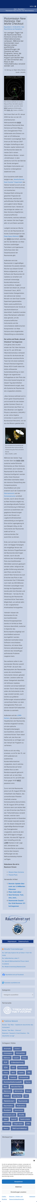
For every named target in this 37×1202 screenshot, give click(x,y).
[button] (34, 1161)
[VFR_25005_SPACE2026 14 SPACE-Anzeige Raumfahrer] (17, 1147)
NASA (6, 1096)
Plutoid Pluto (13, 875)
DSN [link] (21, 236)
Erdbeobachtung (17, 1062)
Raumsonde (22, 1101)
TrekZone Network (11, 1021)
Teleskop (7, 1124)
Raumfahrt (7, 27)
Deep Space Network (11, 236)
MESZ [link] (5, 108)
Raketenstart (9, 1101)
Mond (28, 1091)
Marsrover (7, 1091)
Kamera (13, 1077)
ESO (13, 1067)
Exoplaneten (22, 1067)
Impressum (32, 1196)
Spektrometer (25, 1119)
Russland (7, 1110)
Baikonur (7, 1058)
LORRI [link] (6, 843)
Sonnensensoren (10, 496)
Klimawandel (24, 1077)
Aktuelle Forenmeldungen (13, 949)
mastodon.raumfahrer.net (12, 982)
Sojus (5, 1119)
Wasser (6, 1128)
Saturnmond (19, 1110)
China (24, 1058)
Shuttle (21, 1115)
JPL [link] (12, 110)
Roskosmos (21, 1106)
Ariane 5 (17, 1049)
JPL (5, 1077)
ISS (29, 1072)
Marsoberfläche (16, 1087)
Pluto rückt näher (15, 892)
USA (28, 1124)
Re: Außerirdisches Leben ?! (10, 958)
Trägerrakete (18, 1124)
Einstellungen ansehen (18, 1192)
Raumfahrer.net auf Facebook (14, 974)
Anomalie (7, 1049)
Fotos (6, 1073)
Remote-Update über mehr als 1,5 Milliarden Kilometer (17, 886)
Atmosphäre (20, 1053)
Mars (5, 1087)
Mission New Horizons (16, 872)
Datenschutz (23, 941)
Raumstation (8, 1106)
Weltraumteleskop (19, 1128)
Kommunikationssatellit (13, 1082)
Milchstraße (19, 1091)
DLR (5, 1062)
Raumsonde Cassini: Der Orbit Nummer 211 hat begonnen (17, 903)
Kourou (28, 1082)
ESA (6, 1067)
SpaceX (14, 1119)
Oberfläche (17, 1096)
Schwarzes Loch (9, 1115)
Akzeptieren (18, 1181)
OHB (26, 1096)
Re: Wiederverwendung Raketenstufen (14, 966)
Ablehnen (18, 1187)
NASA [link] (8, 110)
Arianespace (8, 1053)
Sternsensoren (9, 493)
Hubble (21, 1073)
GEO (13, 1073)
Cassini (16, 1058)
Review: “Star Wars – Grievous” (11, 1030)
